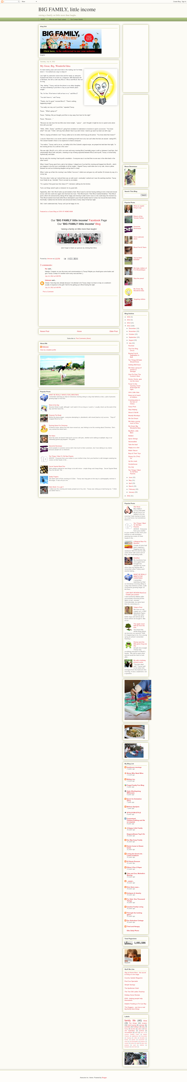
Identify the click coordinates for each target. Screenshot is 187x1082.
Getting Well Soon (134, 365)
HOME (43, 19)
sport (134, 1045)
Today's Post (138, 607)
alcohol (133, 1029)
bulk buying (132, 1025)
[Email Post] (64, 258)
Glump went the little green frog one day (140, 644)
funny (126, 1029)
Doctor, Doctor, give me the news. (135, 380)
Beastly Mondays (134, 415)
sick (136, 1032)
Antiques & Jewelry (134, 893)
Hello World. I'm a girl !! (56, 487)
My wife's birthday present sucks (140, 661)
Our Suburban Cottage (135, 920)
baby (143, 1027)
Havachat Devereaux (55, 446)
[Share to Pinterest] (77, 259)
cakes (140, 1029)
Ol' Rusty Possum (133, 861)
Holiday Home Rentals (132, 995)
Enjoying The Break (55, 415)
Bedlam (131, 436)
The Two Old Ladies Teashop (135, 991)
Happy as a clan (133, 447)
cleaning (129, 1038)
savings (141, 1025)
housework (141, 1039)
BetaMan (137, 558)
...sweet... (130, 881)
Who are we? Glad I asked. (57, 19)
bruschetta (144, 1036)
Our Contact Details (77, 19)
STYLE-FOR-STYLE (134, 812)
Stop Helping (132, 409)
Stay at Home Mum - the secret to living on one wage (135, 973)
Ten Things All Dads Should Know (135, 361)
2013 (129, 323)
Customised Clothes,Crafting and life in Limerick (136, 820)
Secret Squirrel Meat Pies (57, 466)
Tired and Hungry (133, 926)
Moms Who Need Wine (135, 773)
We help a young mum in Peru (134, 422)
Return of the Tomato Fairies (139, 217)
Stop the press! (139, 278)
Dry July (131, 467)
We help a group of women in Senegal (134, 369)
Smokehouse (132, 464)
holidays (136, 1027)
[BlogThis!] (71, 259)
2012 (129, 326)
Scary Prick (132, 406)
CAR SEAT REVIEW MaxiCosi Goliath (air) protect (136, 593)
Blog (97, 223)
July (130, 343)
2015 (129, 317)
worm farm (134, 1046)
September (133, 337)
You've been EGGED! (138, 258)
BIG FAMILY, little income (67, 9)
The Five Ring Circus (133, 349)
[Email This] (69, 259)
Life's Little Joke (133, 392)
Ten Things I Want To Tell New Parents (61, 456)
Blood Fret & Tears (140, 247)
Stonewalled (132, 441)
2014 (129, 320)
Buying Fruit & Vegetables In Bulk (133, 355)
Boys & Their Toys (134, 453)
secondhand (128, 1032)
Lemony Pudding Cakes (132, 1034)
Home (79, 331)
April (130, 483)
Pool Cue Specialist (131, 981)
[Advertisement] (79, 311)
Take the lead (133, 444)
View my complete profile (48, 350)
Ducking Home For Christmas (58, 425)
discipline (142, 1038)
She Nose (137, 507)
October (132, 334)
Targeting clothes (139, 299)
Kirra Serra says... (133, 887)
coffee (135, 1038)
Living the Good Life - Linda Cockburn (135, 854)
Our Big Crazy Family (134, 840)
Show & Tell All (133, 412)
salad (137, 1043)
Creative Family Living (135, 907)
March (131, 486)
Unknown (48, 280)
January (132, 492)
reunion (126, 1043)
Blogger (104, 1077)
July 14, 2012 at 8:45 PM (53, 287)
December (132, 328)
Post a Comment (48, 291)
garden (133, 1039)
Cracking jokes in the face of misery (134, 402)
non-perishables (134, 1041)
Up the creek (132, 461)
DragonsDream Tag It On (136, 834)
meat (126, 1041)
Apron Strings (133, 439)
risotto (132, 1043)
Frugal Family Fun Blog (135, 785)
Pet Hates (52, 436)
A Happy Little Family (135, 828)
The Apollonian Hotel (132, 988)
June (131, 477)
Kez (46, 269)
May (130, 480)
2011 (129, 496)
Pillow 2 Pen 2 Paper (134, 867)
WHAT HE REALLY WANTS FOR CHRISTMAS (64, 395)
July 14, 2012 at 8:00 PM (53, 276)
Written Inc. (131, 779)
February (132, 489)
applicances (135, 1036)
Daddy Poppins (54, 477)
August (131, 340)
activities (127, 1027)
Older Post (114, 331)
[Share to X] (73, 259)
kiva (145, 1021)
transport (127, 1046)
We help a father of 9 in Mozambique (140, 269)
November (132, 331)
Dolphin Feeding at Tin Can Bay (135, 1004)
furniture (141, 1030)
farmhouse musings (134, 767)
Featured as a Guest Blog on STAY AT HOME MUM (56, 211)
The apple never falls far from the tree (139, 625)
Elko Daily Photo (133, 930)
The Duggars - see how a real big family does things (135, 1008)
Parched (131, 346)
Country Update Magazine (134, 978)
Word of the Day (54, 405)
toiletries (142, 1045)
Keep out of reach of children (134, 396)
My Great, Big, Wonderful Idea (139, 289)
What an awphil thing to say (139, 207)
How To (143, 1032)
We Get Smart (133, 418)
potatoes (142, 1041)
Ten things (133, 1023)
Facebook (95, 220)
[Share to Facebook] (75, 259)
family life (130, 1020)
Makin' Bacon (133, 450)
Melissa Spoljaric (133, 807)
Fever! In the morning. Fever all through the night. (134, 386)
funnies (126, 1039)
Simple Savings (130, 985)
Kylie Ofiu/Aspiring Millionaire (134, 792)
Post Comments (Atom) (83, 338)
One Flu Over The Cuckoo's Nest (134, 375)
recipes (144, 1023)
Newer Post (44, 331)
